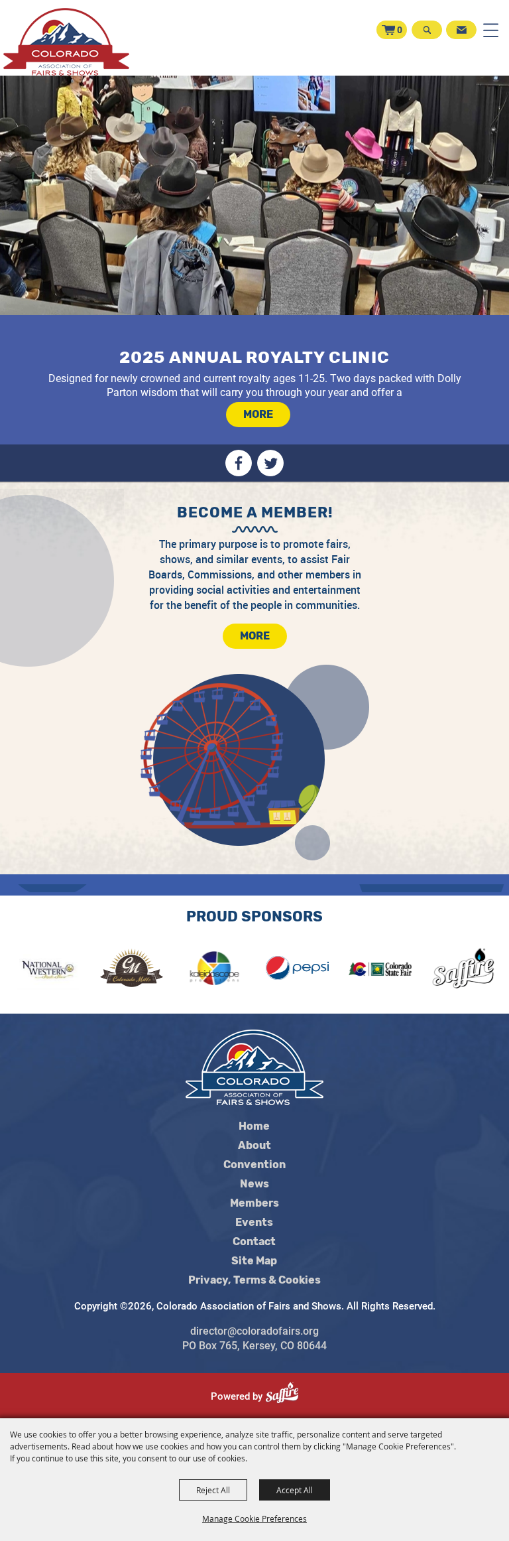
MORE (258, 414)
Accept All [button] (294, 1490)
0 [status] (399, 30)
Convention (254, 1165)
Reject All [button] (213, 1490)
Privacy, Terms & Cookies (254, 1280)
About (254, 1145)
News (254, 1184)
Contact (254, 1242)
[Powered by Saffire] (287, 1396)
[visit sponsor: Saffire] (434, 970)
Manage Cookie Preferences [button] (254, 1518)
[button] (426, 37)
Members (254, 1203)
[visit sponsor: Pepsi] (269, 970)
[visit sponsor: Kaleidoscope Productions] (186, 970)
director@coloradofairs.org (254, 1331)
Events (254, 1222)
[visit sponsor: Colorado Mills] (103, 970)
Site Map (254, 1261)
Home (254, 1126)
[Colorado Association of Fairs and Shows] (66, 42)
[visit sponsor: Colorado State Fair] (351, 970)
